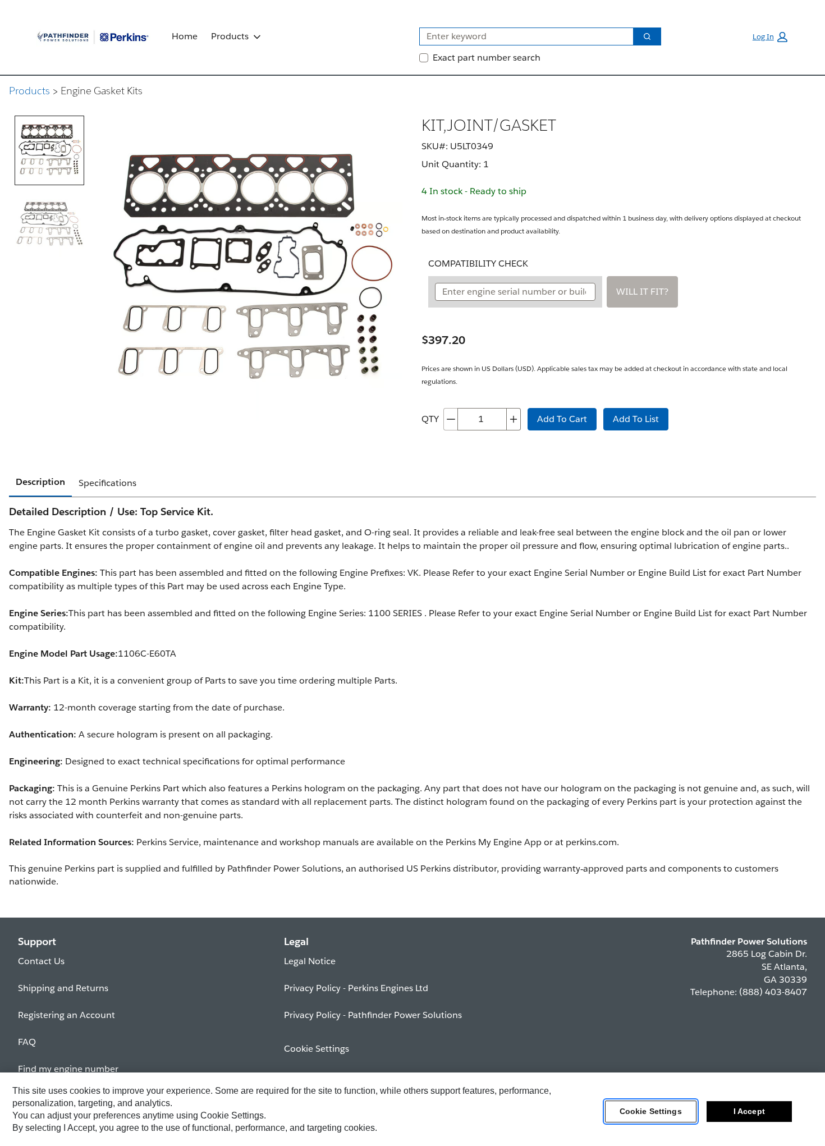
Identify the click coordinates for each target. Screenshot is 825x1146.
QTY (430, 419)
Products (230, 36)
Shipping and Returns (63, 988)
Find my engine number (68, 1069)
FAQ (27, 1042)
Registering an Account (66, 1015)
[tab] (49, 150)
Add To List (636, 419)
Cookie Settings (651, 1111)
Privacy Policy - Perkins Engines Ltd (356, 988)
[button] (770, 37)
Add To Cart (562, 419)
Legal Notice (310, 961)
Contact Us (41, 961)
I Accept (749, 1111)
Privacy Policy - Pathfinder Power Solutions (373, 1015)
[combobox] (522, 36)
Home (185, 36)
